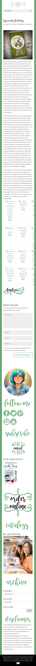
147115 (23, 277)
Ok (18, 663)
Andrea (7, 24)
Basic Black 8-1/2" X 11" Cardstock (10, 258)
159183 (23, 208)
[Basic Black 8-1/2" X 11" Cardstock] (10, 256)
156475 (10, 218)
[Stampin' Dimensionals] (23, 230)
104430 (23, 234)
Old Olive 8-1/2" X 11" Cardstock (23, 258)
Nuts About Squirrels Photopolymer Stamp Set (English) (10, 214)
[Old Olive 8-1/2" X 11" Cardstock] (23, 256)
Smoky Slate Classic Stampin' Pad (10, 276)
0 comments (28, 24)
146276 (10, 233)
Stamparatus (10, 232)
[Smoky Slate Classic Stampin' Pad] (10, 273)
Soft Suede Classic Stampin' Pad (23, 275)
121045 (10, 260)
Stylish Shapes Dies (23, 206)
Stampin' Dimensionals (23, 232)
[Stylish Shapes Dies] (23, 203)
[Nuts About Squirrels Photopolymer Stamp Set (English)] (10, 210)
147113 (10, 279)
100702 (23, 260)
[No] (34, 660)
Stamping (21, 24)
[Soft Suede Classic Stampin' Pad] (23, 273)
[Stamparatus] (10, 230)
